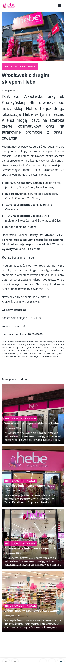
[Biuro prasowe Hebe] (9, 8)
